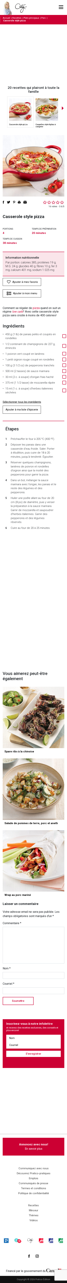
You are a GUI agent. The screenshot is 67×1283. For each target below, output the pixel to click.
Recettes (16, 18)
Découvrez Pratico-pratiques (33, 1173)
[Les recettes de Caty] (8, 7)
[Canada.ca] (53, 1270)
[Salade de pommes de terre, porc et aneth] (33, 789)
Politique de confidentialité (33, 1193)
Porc (43, 18)
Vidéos (33, 1220)
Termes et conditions (33, 1188)
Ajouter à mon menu (25, 293)
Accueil (6, 18)
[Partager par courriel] (25, 202)
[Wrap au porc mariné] (33, 861)
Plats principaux (31, 18)
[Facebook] (29, 1256)
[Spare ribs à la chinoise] (33, 717)
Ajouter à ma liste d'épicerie (22, 409)
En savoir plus (33, 1146)
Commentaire (12, 923)
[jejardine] (60, 1240)
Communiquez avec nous (34, 1168)
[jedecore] (50, 1240)
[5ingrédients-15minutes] (18, 1240)
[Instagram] (37, 1256)
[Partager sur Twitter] (8, 202)
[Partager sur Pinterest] (14, 202)
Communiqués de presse (33, 1183)
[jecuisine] (41, 1240)
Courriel (8, 983)
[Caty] (30, 1240)
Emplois (33, 1178)
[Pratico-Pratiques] (6, 1240)
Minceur (33, 1210)
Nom (7, 968)
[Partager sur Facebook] (3, 202)
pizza (36, 308)
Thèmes (33, 1215)
